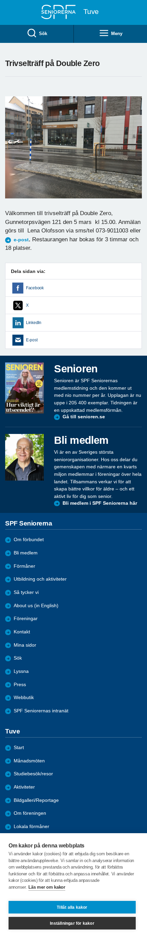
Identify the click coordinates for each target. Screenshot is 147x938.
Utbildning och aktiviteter (40, 579)
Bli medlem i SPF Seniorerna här (100, 503)
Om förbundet (29, 539)
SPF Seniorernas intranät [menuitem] (41, 710)
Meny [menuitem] (116, 33)
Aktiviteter (24, 787)
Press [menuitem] (20, 684)
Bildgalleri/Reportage (36, 800)
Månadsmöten (29, 760)
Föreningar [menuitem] (26, 618)
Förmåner (24, 566)
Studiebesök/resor (33, 773)
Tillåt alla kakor (72, 907)
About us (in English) (36, 605)
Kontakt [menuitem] (22, 631)
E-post (31, 340)
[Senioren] (24, 387)
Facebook (35, 288)
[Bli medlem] (24, 457)
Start (19, 747)
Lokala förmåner (31, 826)
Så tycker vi (26, 592)
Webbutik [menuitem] (24, 697)
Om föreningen (30, 813)
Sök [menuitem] (43, 33)
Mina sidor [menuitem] (25, 645)
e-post (21, 239)
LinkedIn (33, 323)
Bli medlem (26, 552)
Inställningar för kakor (72, 923)
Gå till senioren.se (84, 416)
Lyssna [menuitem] (21, 671)
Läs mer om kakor (46, 887)
